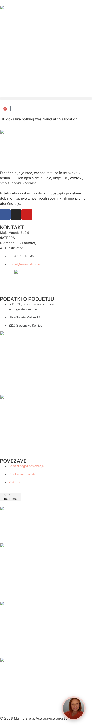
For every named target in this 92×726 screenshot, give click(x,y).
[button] (46, 98)
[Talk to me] (74, 708)
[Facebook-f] (5, 214)
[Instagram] (16, 214)
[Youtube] (26, 214)
